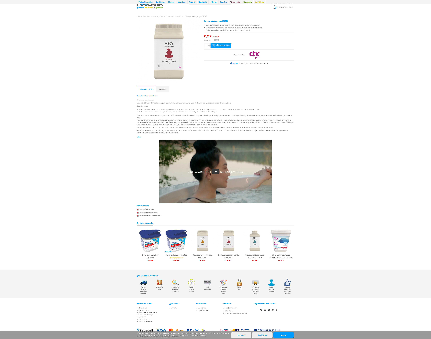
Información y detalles (146, 89)
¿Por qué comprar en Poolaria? (147, 275)
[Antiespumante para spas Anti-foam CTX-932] (255, 241)
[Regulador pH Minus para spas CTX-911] (202, 241)
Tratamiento (181, 2)
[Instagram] (265, 310)
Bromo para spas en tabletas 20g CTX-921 (229, 256)
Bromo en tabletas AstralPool (176, 255)
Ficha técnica (162, 89)
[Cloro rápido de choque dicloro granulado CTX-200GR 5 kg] (281, 241)
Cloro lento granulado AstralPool (150, 256)
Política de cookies (144, 319)
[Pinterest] (276, 310)
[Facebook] (261, 310)
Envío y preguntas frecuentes (148, 312)
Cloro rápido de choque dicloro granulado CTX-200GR (281, 256)
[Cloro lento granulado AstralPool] (150, 241)
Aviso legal (142, 317)
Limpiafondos (160, 2)
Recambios (223, 2)
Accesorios (192, 2)
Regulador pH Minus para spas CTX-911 (202, 256)
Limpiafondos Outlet (203, 310)
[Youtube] (273, 310)
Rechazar (241, 335)
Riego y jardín (247, 2)
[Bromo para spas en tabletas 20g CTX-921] (229, 241)
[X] (269, 310)
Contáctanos (143, 308)
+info (266, 63)
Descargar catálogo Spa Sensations (150, 216)
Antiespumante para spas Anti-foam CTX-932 (255, 256)
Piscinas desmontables (146, 2)
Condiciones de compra (146, 315)
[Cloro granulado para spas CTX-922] (168, 51)
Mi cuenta (173, 308)
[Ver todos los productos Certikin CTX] (255, 55)
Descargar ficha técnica (146, 209)
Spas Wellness (259, 2)
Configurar (262, 335)
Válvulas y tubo (235, 2)
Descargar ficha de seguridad (148, 213)
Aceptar (284, 335)
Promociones (201, 308)
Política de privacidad (145, 321)
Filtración (171, 2)
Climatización (203, 2)
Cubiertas (214, 2)
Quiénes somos (143, 310)
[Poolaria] (150, 5)
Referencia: (207, 40)
